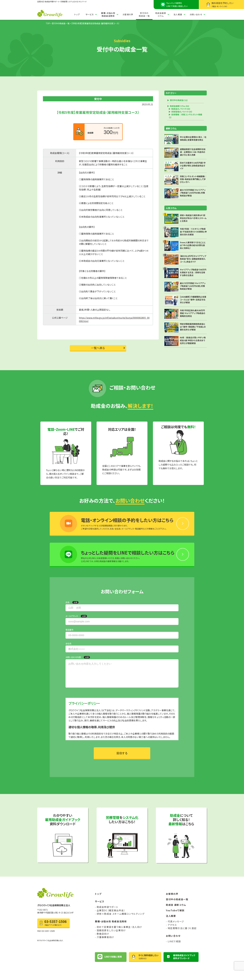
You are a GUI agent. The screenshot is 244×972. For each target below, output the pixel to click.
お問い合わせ (196, 14)
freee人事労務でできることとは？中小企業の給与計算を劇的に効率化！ (193, 245)
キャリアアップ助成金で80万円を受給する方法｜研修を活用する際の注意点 (193, 272)
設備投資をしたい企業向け (111, 930)
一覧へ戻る (98, 348)
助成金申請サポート (107, 907)
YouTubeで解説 (175, 910)
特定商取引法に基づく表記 (182, 928)
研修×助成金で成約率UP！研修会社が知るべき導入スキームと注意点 (193, 218)
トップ (77, 14)
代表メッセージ (176, 921)
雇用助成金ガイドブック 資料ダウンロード (184, 957)
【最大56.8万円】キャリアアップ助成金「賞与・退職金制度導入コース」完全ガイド (193, 259)
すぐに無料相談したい (148, 957)
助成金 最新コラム (176, 904)
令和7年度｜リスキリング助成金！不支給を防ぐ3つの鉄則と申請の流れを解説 (193, 231)
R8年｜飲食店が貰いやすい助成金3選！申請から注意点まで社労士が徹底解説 (193, 340)
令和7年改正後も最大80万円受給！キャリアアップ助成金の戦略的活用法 (192, 313)
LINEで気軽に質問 (113, 956)
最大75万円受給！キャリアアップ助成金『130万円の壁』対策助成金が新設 (193, 286)
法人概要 (178, 14)
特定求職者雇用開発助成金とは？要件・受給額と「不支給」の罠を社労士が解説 (193, 326)
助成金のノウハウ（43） (180, 108)
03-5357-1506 (55, 922)
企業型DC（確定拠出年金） (111, 910)
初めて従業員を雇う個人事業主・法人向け (119, 927)
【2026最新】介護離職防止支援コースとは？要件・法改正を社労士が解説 (193, 299)
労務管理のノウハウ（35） (181, 111)
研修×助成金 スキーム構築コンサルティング (120, 913)
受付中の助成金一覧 (144, 14)
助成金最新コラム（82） (179, 106)
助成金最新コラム (160, 14)
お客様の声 (128, 14)
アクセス (172, 924)
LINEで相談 (174, 941)
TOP (48, 23)
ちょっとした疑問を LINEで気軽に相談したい (177, 4)
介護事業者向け (105, 937)
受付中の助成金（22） (179, 100)
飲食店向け (103, 933)
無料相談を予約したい (222, 4)
